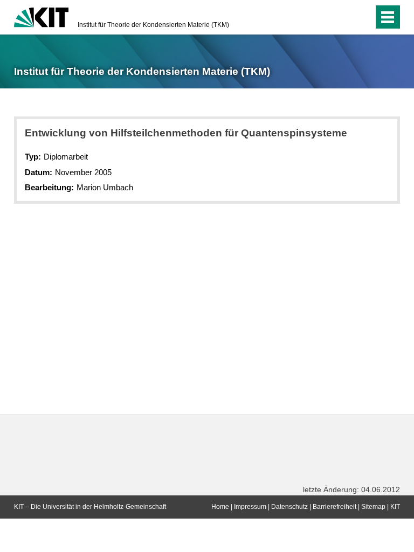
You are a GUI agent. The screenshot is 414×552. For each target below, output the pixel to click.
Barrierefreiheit (334, 506)
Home (220, 506)
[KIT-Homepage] (41, 16)
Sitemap (373, 506)
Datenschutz (289, 506)
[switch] (344, 17)
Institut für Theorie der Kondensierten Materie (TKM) (153, 25)
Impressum (250, 506)
